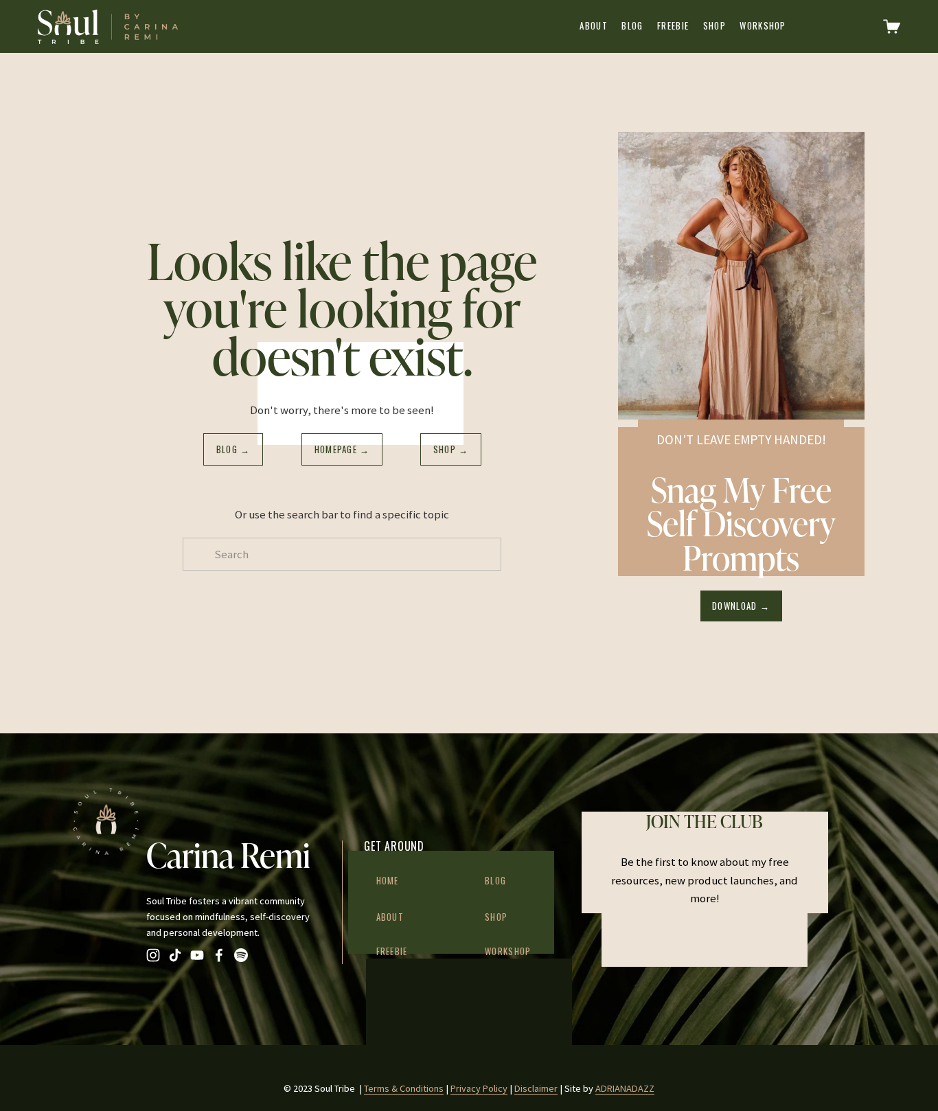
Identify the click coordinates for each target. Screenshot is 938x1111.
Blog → (233, 449)
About (593, 25)
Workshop (763, 25)
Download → (741, 605)
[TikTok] (175, 955)
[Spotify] (241, 955)
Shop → (451, 449)
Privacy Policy (478, 1088)
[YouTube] (197, 955)
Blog (632, 25)
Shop (714, 25)
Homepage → (342, 449)
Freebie (673, 25)
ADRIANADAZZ (624, 1088)
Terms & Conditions (404, 1088)
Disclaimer (536, 1088)
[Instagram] (153, 955)
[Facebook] (219, 955)
